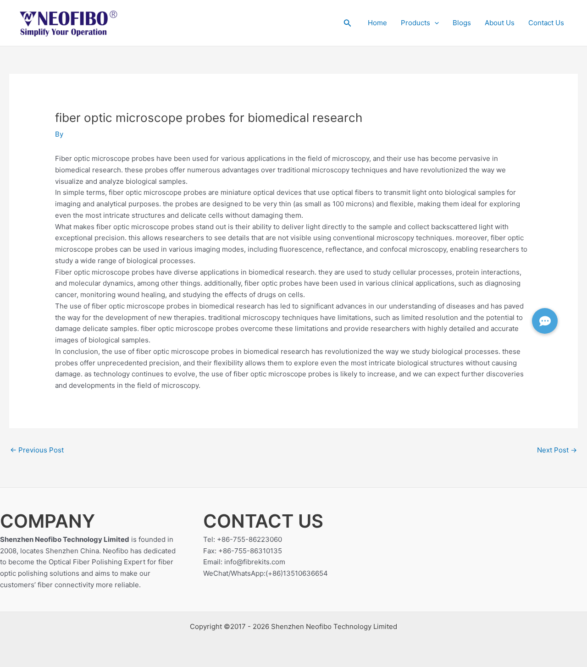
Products (415, 22)
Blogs (462, 22)
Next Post (557, 450)
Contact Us (546, 22)
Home (377, 22)
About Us (500, 22)
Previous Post (37, 450)
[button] (347, 23)
